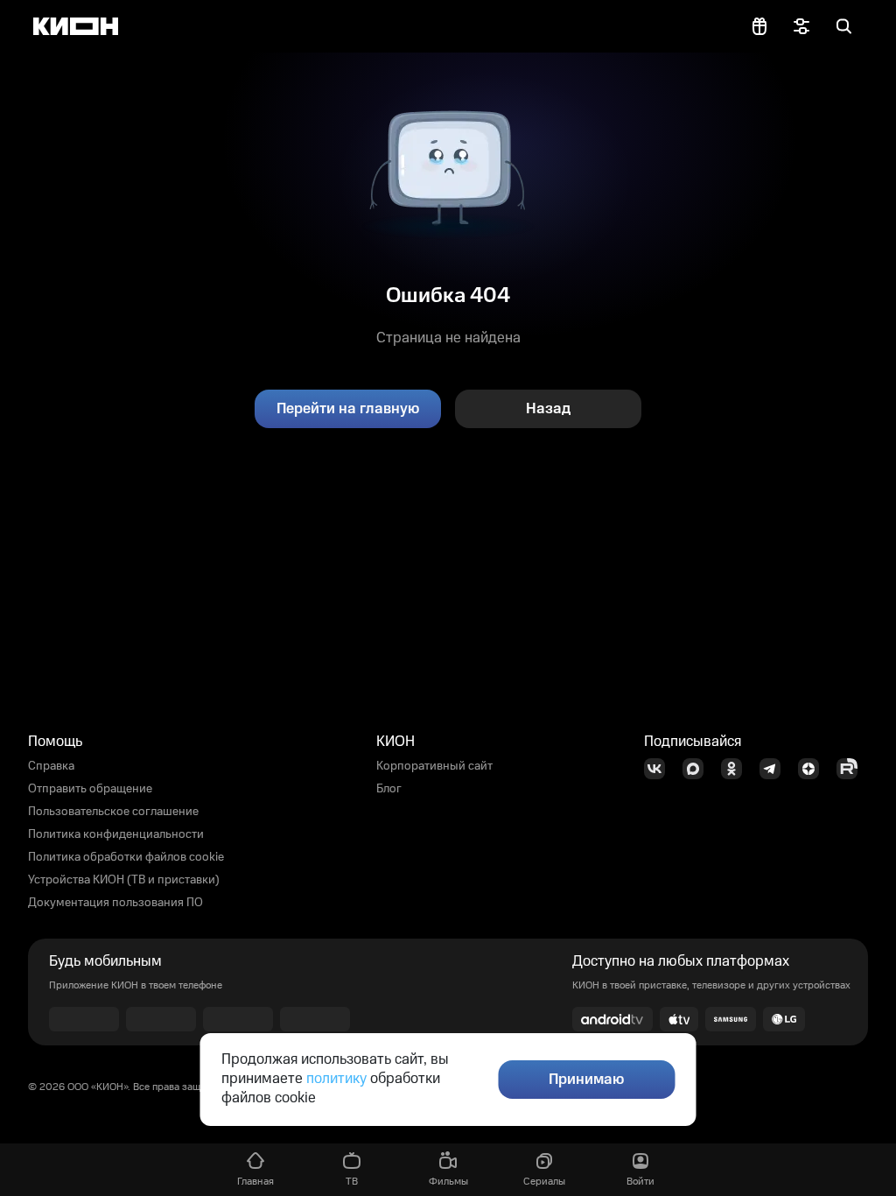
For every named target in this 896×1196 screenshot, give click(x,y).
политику (336, 1078)
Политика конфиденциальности (116, 834)
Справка (51, 766)
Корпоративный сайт (434, 766)
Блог (389, 789)
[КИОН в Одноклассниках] (736, 768)
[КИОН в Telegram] (775, 768)
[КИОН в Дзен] (814, 768)
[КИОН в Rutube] (852, 768)
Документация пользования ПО (115, 903)
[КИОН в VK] (660, 768)
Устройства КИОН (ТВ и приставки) (124, 880)
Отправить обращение (90, 789)
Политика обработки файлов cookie (126, 857)
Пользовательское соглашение (113, 812)
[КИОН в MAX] (698, 768)
